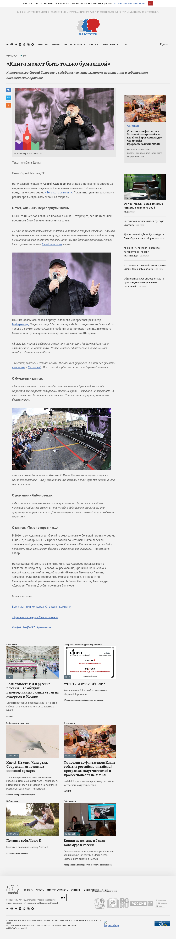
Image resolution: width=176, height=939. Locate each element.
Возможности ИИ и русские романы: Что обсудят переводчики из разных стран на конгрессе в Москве (32, 690)
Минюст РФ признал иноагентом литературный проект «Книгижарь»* (142, 251)
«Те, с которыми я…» (58, 192)
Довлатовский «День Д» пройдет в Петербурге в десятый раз (144, 236)
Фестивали (11, 644)
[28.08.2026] (90, 726)
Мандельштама (52, 244)
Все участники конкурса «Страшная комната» (41, 606)
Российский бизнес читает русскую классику (144, 223)
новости (42, 44)
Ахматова (18, 367)
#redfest (16, 627)
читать (55, 44)
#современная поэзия (24, 794)
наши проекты (110, 44)
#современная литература (77, 864)
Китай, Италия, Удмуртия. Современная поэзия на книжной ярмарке (27, 766)
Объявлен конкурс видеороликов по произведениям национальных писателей (144, 282)
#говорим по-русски (93, 700)
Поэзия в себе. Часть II (23, 841)
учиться (93, 44)
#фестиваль (43, 627)
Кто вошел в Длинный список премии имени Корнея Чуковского (145, 267)
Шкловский (34, 367)
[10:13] (32, 647)
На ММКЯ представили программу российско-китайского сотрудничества (90, 783)
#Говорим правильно (74, 700)
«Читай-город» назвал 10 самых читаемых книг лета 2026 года (143, 207)
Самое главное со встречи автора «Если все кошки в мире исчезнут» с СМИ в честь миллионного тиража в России (89, 854)
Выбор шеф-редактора (17, 723)
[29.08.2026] (32, 726)
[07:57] (90, 647)
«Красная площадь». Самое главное (35, 617)
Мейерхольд (20, 324)
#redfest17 (29, 627)
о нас (126, 44)
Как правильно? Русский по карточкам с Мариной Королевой (86, 692)
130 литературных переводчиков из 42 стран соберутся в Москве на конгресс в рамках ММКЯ (32, 706)
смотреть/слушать (74, 44)
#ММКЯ (10, 716)
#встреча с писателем (101, 864)
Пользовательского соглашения (129, 3)
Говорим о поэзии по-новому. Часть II (27, 847)
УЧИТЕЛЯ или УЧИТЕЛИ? (84, 684)
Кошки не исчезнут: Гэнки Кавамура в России (84, 843)
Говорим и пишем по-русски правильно (83, 644)
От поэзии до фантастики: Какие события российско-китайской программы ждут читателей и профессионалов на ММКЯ (89, 768)
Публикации (12, 801)
